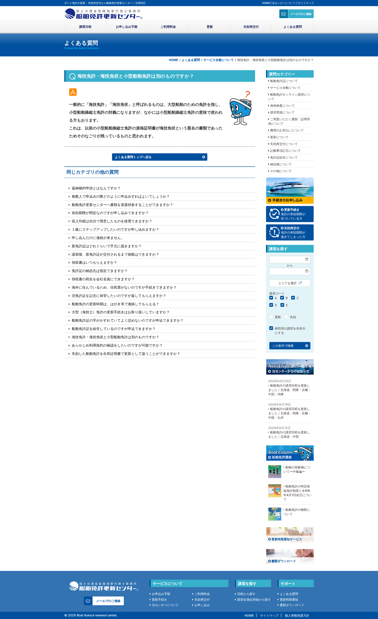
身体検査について (282, 105)
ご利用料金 (168, 26)
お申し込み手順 (126, 26)
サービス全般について (218, 60)
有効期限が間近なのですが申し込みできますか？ (110, 213)
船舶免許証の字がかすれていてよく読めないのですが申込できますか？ (128, 320)
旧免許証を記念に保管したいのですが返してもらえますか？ (119, 295)
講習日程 (85, 26)
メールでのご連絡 (301, 14)
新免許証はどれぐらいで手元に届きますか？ (107, 246)
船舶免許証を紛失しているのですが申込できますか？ (114, 328)
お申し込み (202, 605)
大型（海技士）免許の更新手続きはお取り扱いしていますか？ (121, 312)
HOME (266, 3)
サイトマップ (306, 3)
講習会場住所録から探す (254, 599)
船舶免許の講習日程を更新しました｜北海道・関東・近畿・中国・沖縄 (289, 390)
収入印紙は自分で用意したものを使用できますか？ (112, 221)
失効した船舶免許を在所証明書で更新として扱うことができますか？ (126, 353)
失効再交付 (251, 26)
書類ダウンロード (283, 561)
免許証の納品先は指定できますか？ (100, 271)
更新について (279, 137)
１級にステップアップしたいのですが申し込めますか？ (115, 229)
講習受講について (282, 112)
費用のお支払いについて (287, 130)
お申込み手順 (161, 594)
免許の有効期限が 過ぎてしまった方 (293, 232)
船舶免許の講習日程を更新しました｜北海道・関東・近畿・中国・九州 (289, 413)
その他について (281, 171)
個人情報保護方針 (297, 615)
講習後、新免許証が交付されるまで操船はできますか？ (115, 254)
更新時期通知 (289, 599)
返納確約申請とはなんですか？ (96, 188)
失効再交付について (284, 144)
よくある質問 (293, 26)
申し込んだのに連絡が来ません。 (98, 237)
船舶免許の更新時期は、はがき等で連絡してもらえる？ (115, 304)
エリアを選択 (288, 283)
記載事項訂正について (285, 150)
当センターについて (284, 3)
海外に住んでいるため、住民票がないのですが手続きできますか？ (124, 287)
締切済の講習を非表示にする (290, 330)
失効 (293, 317)
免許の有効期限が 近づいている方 (293, 214)
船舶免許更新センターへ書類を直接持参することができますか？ (122, 204)
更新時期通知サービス (286, 539)
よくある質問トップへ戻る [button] (133, 157)
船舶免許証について (284, 81)
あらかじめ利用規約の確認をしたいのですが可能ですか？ (117, 345)
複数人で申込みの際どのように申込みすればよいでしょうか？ (121, 196)
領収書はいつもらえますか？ (94, 262)
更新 (210, 26)
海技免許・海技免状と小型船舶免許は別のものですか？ (115, 337)
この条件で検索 (283, 345)
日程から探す (246, 594)
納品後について (281, 164)
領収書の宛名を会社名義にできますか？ (103, 279)
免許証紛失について (284, 157)
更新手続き (159, 599)
